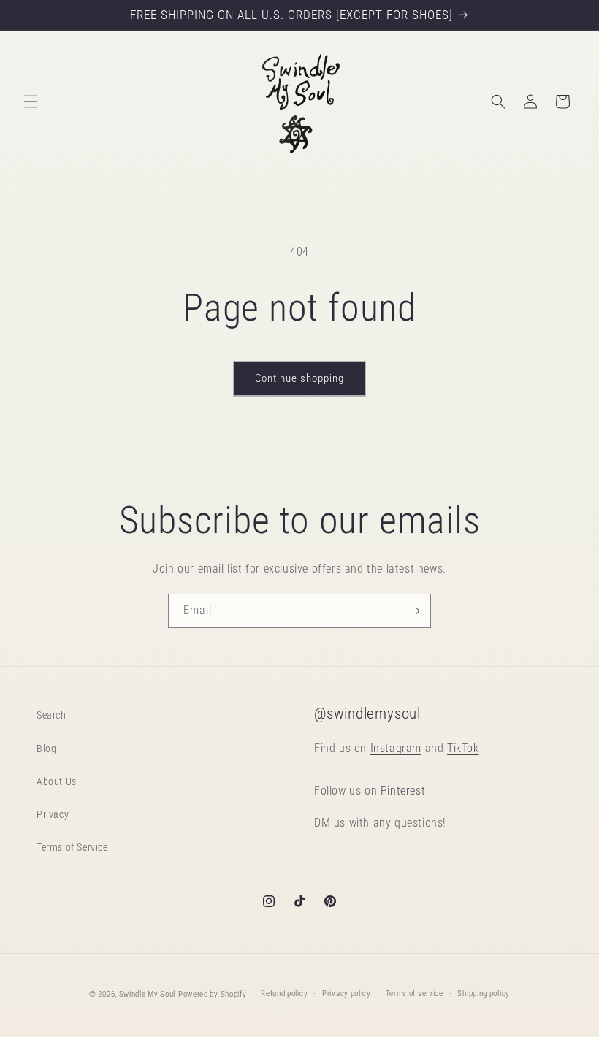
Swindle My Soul (147, 994)
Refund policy (284, 993)
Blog (46, 748)
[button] (31, 101)
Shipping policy (483, 993)
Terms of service (414, 993)
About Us (57, 781)
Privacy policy (346, 993)
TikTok (463, 748)
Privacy (53, 814)
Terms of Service (72, 847)
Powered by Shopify (212, 994)
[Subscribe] (414, 611)
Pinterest (403, 790)
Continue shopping (299, 378)
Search (51, 715)
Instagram (395, 748)
